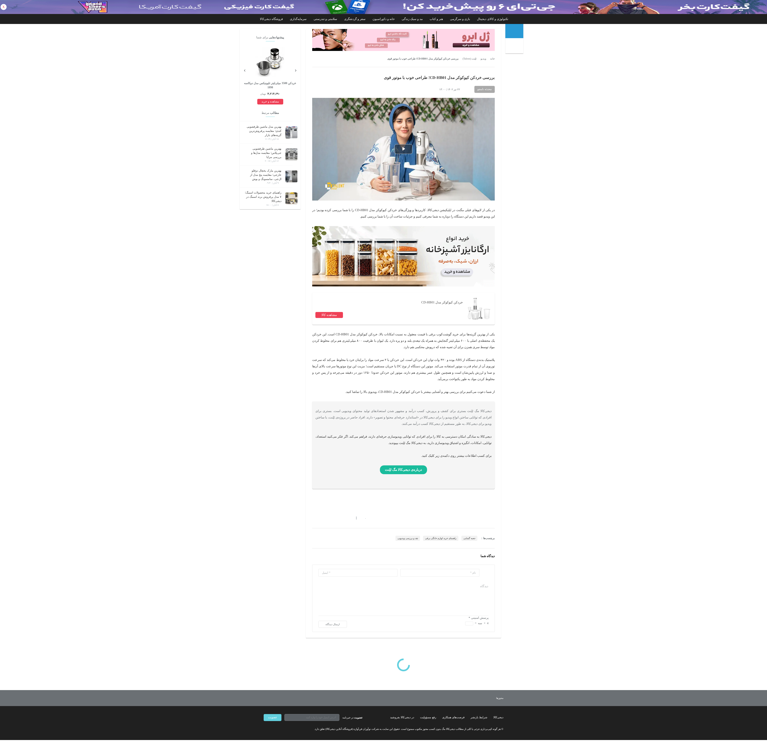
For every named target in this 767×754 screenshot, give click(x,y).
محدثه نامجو (484, 89)
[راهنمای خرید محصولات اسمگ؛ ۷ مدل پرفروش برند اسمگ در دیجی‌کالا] (291, 198)
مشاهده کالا (329, 315)
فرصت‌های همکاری (453, 717)
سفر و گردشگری (355, 19)
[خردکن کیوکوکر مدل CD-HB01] (479, 309)
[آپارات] (286, 729)
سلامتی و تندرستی (325, 19)
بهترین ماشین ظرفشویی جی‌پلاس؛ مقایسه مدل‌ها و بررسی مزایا (266, 153)
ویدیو (483, 58)
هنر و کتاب (436, 19)
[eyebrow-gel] (403, 40)
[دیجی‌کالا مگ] (514, 31)
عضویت (272, 717)
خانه (492, 58)
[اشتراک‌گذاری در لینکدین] (342, 518)
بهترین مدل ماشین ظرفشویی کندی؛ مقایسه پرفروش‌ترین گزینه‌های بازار (264, 131)
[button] (363, 518)
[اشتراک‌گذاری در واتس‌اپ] (321, 518)
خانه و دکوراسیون (384, 19)
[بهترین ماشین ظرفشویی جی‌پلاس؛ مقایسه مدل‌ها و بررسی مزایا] (291, 154)
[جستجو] (515, 46)
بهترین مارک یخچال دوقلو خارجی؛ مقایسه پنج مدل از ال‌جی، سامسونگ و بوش (265, 175)
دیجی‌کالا (498, 717)
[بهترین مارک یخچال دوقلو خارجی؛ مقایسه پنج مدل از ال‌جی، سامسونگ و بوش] (291, 176)
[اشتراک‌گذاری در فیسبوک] (335, 518)
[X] (279, 729)
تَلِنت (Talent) (470, 58)
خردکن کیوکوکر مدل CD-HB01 (442, 302)
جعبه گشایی (469, 538)
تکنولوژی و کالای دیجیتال (492, 19)
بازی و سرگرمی (460, 19)
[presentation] (296, 70)
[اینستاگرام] (272, 729)
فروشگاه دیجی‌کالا (271, 19)
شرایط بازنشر (479, 717)
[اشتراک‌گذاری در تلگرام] (313, 518)
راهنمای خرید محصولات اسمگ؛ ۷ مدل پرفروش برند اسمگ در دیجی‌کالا (263, 197)
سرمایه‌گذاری (298, 19)
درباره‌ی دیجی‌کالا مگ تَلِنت (403, 470)
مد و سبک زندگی (412, 19)
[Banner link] (383, 7)
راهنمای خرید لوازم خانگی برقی (440, 538)
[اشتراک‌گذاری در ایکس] (328, 518)
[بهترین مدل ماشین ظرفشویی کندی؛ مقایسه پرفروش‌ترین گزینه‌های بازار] (291, 132)
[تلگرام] (265, 729)
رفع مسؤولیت (428, 717)
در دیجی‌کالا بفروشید (402, 717)
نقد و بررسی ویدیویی (407, 538)
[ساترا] (485, 698)
